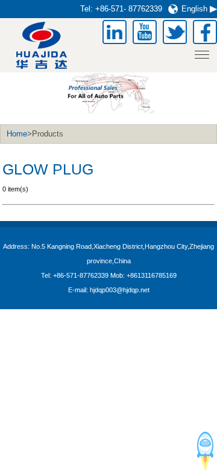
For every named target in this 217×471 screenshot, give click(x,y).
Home (17, 133)
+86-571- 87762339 (128, 8)
